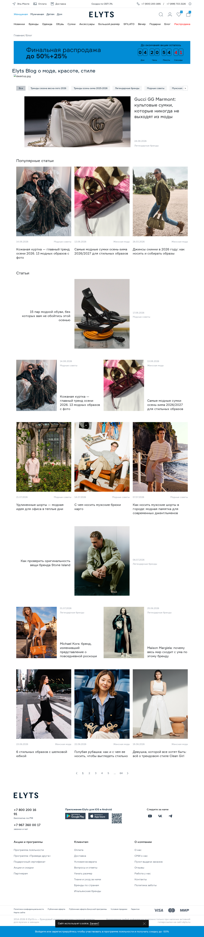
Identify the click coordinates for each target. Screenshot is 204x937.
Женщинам (21, 14)
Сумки (72, 24)
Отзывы (139, 867)
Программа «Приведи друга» (32, 855)
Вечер (142, 24)
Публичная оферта (56, 909)
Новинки (19, 24)
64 (121, 773)
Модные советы (155, 88)
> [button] (185, 88)
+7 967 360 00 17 (27, 825)
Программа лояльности (29, 849)
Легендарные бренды (127, 88)
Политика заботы (146, 885)
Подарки (155, 24)
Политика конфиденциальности (29, 909)
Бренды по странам (86, 885)
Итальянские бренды (87, 891)
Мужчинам (37, 14)
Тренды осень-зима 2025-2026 (90, 88)
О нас (138, 849)
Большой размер (109, 24)
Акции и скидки (24, 867)
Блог (167, 24)
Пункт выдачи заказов (149, 861)
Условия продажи (119, 909)
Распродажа (182, 24)
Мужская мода (180, 88)
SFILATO (129, 24)
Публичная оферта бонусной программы (88, 909)
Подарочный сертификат (29, 861)
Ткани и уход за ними (87, 879)
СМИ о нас (141, 855)
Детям (50, 14)
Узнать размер (83, 873)
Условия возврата (85, 861)
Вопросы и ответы (85, 867)
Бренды (34, 24)
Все (21, 88)
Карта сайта (19, 912)
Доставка (80, 855)
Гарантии (135, 909)
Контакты (141, 879)
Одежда (47, 24)
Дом (59, 14)
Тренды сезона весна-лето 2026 (48, 88)
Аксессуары (87, 24)
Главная (19, 35)
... (115, 773)
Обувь (60, 24)
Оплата (78, 849)
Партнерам (21, 873)
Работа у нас (143, 873)
